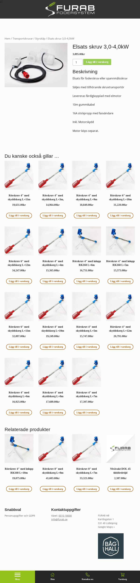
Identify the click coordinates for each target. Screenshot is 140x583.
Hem (7, 38)
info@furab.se (59, 519)
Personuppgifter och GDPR (20, 515)
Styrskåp (40, 38)
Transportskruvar (23, 38)
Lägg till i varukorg (97, 61)
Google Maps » (106, 526)
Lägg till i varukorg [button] (19, 215)
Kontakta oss (87, 579)
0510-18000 (65, 515)
